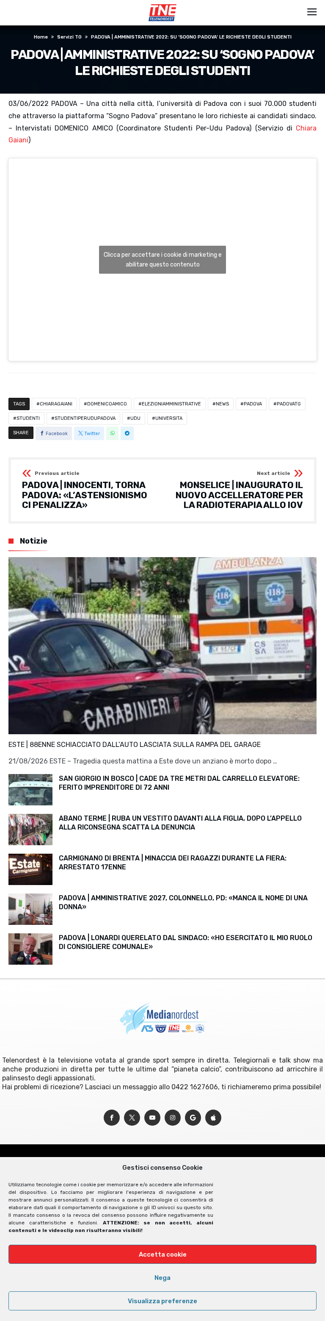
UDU (135, 418)
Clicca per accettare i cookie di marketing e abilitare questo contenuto (163, 259)
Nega (162, 1278)
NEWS (222, 404)
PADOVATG (289, 404)
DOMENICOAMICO (107, 404)
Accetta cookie (163, 1254)
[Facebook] (112, 1118)
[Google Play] (193, 1118)
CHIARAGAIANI (56, 404)
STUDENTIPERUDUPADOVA (85, 418)
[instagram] (173, 1118)
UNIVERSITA (168, 418)
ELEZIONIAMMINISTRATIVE (171, 404)
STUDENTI (28, 418)
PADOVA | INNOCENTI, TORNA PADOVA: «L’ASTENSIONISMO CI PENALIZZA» (84, 490)
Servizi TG (69, 37)
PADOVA (253, 404)
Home (41, 37)
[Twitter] (132, 1118)
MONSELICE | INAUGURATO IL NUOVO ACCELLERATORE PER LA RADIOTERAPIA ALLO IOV (239, 490)
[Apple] (213, 1118)
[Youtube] (152, 1118)
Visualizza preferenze (162, 1301)
